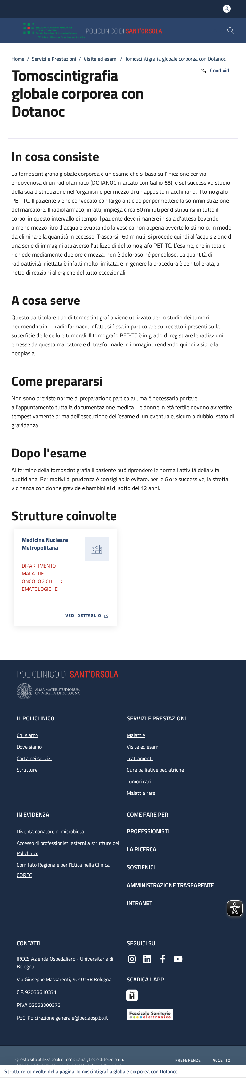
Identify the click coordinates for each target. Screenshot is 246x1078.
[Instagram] (132, 958)
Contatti (29, 943)
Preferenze (188, 1060)
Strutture (27, 770)
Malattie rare (141, 793)
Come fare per (147, 814)
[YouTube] (178, 958)
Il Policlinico (35, 718)
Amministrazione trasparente (170, 885)
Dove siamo (29, 747)
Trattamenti (140, 758)
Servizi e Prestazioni (54, 59)
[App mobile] (132, 994)
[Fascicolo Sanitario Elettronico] (150, 1014)
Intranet (139, 903)
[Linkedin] (147, 958)
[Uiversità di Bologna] (123, 691)
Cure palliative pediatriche (155, 770)
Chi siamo (27, 735)
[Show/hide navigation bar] (9, 30)
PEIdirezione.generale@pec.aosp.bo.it (68, 1018)
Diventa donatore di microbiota (50, 831)
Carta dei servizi (34, 758)
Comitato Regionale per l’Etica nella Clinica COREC (63, 870)
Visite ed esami (101, 59)
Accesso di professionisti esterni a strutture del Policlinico (68, 848)
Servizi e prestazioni (156, 718)
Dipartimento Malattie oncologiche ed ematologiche (42, 577)
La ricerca (141, 849)
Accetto (222, 1060)
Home (18, 59)
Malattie (136, 735)
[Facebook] (163, 958)
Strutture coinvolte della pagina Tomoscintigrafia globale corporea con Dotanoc (91, 1071)
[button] (230, 30)
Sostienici (141, 867)
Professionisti (148, 831)
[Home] (111, 30)
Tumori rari (139, 781)
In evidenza (33, 814)
